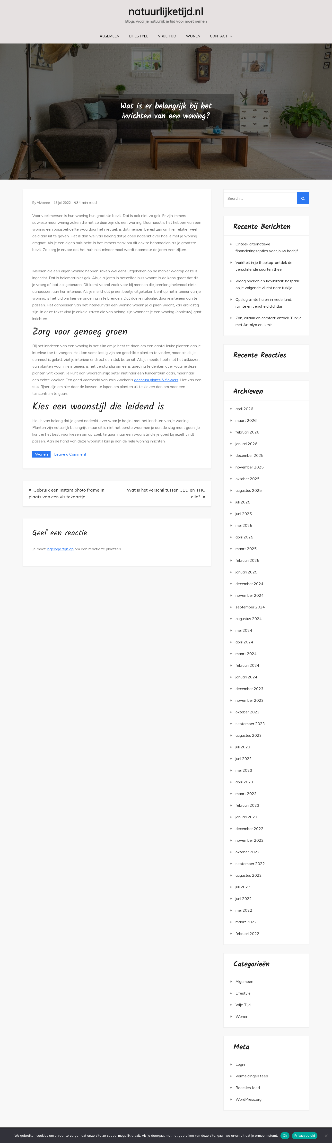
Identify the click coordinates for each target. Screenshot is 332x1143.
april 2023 (244, 781)
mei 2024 (244, 630)
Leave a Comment (70, 454)
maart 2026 (246, 420)
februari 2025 (247, 560)
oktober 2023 (248, 712)
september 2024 (250, 607)
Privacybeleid (304, 1135)
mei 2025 (244, 525)
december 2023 (249, 688)
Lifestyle (138, 36)
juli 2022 (243, 886)
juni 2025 (244, 513)
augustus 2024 (249, 618)
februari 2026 (247, 432)
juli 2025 (243, 502)
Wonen (193, 36)
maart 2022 (246, 921)
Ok (285, 1135)
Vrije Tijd (167, 36)
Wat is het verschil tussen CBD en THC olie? (166, 493)
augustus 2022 (249, 875)
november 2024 (250, 595)
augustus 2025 (249, 490)
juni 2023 (244, 758)
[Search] (303, 198)
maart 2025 (246, 548)
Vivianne (43, 203)
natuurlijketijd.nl (166, 11)
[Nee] (325, 1135)
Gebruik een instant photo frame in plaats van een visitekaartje (66, 493)
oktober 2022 (248, 851)
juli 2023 (243, 747)
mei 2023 (244, 770)
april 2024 (244, 642)
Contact (219, 36)
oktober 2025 (248, 478)
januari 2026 (246, 443)
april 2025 (244, 537)
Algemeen (109, 36)
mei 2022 (244, 910)
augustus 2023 (249, 735)
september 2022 (250, 863)
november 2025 (250, 467)
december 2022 (249, 828)
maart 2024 (246, 653)
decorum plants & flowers (156, 379)
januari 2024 (246, 677)
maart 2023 (246, 793)
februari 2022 (247, 933)
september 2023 (250, 723)
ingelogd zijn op (60, 548)
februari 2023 (247, 805)
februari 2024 (247, 665)
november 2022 (250, 840)
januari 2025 (246, 572)
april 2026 (244, 408)
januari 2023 (246, 816)
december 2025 (249, 455)
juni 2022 (244, 898)
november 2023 (250, 700)
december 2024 (249, 583)
